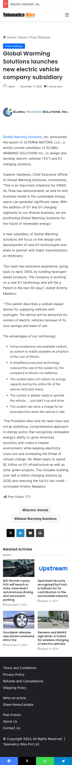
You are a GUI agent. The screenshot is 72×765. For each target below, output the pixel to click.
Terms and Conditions (19, 668)
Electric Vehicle (36, 510)
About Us (10, 721)
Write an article (14, 698)
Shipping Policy (14, 688)
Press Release (39, 37)
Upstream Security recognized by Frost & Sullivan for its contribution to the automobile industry (53, 588)
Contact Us (11, 728)
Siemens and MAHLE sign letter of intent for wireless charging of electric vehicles (53, 638)
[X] (11, 533)
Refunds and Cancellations (23, 681)
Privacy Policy (13, 674)
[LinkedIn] (20, 533)
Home (11, 37)
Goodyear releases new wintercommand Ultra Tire (18, 636)
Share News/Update (18, 705)
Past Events (12, 715)
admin (11, 86)
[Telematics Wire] (19, 14)
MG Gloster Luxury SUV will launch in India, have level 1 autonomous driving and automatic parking (18, 590)
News (22, 37)
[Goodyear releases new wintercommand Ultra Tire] (18, 620)
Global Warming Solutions (22, 137)
